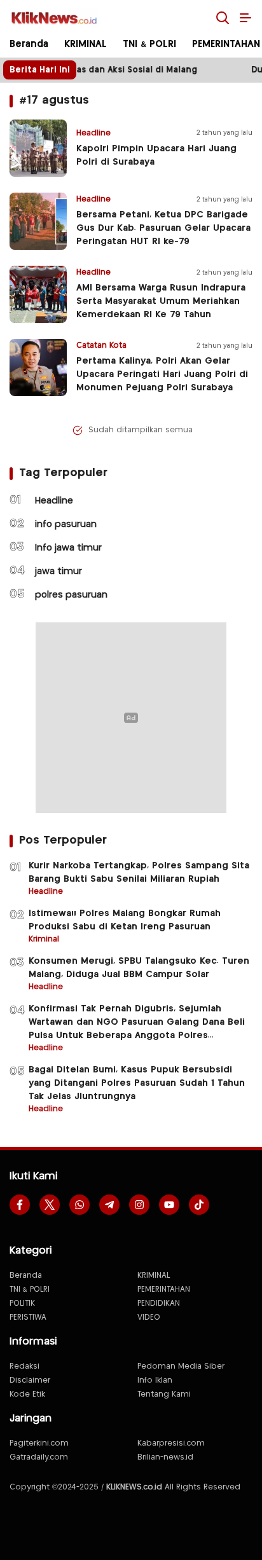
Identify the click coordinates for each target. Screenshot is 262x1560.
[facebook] (20, 1204)
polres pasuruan (71, 595)
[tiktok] (199, 1204)
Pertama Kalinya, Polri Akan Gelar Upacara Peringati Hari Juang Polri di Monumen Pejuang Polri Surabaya (162, 374)
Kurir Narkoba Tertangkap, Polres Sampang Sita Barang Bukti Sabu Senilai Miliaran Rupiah (139, 872)
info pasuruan (66, 524)
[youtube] (169, 1204)
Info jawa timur (68, 548)
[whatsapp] (79, 1204)
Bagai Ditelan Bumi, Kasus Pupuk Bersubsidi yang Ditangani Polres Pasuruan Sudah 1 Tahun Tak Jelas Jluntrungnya (137, 1083)
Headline (54, 500)
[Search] (222, 17)
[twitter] (49, 1204)
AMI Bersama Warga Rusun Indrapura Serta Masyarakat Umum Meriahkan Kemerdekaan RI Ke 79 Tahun (160, 301)
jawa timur (58, 571)
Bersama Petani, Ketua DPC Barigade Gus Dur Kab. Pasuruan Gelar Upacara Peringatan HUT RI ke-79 (163, 228)
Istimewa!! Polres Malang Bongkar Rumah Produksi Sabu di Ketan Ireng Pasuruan (125, 920)
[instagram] (139, 1204)
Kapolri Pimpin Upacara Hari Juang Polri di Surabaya (156, 155)
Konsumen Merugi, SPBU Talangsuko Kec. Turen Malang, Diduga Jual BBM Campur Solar (139, 968)
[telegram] (109, 1204)
